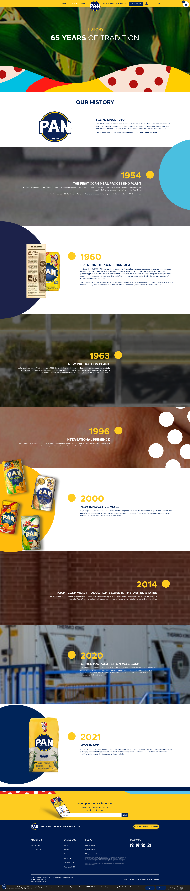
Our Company (36, 849)
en (159, 4)
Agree (150, 888)
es (155, 4)
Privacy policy (90, 845)
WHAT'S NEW (108, 4)
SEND (125, 815)
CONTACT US (121, 4)
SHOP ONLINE (136, 4)
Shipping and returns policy (94, 854)
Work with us (35, 845)
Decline (161, 888)
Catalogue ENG (69, 867)
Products (67, 854)
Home (64, 4)
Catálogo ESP (69, 862)
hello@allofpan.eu (41, 881)
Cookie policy (90, 849)
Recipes (83, 4)
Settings (172, 888)
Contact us (68, 858)
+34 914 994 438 (41, 879)
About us (73, 4)
